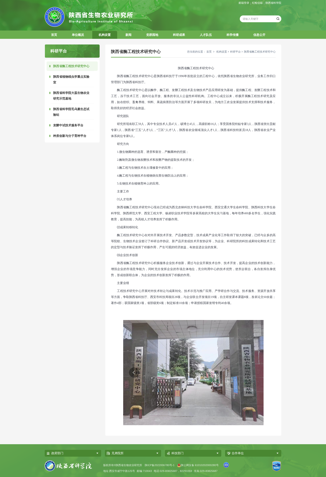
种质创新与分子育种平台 (69, 135)
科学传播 (233, 34)
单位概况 (78, 34)
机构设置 (105, 34)
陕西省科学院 (273, 2)
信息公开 (259, 34)
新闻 (128, 34)
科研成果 (179, 34)
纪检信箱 (257, 2)
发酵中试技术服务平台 (68, 125)
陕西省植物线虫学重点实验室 (71, 79)
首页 (54, 34)
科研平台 (235, 51)
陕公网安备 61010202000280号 (200, 465)
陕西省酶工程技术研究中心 (71, 66)
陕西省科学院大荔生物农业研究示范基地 (71, 95)
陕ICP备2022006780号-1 (160, 465)
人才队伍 (206, 34)
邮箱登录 (244, 2)
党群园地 (152, 34)
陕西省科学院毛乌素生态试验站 (71, 111)
